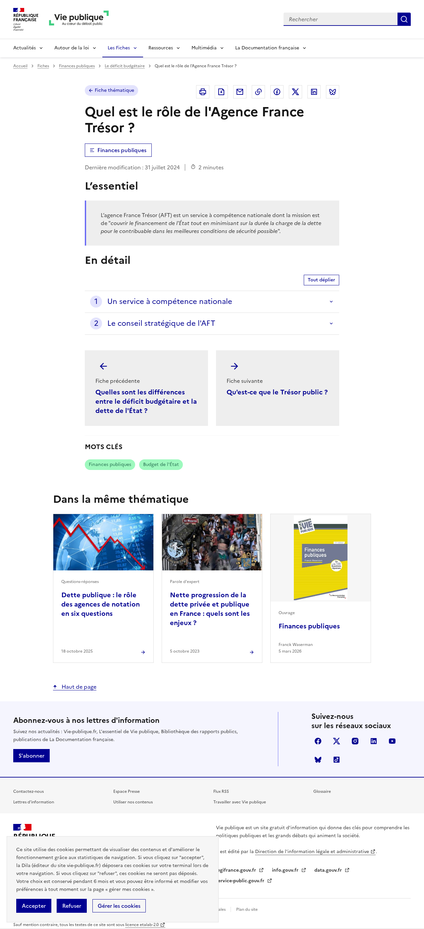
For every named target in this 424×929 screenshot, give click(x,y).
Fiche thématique (114, 90)
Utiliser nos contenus (133, 802)
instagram (355, 741)
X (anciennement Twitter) (336, 741)
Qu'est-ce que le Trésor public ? (277, 392)
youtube (392, 741)
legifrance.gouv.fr (236, 870)
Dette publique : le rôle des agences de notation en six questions (100, 604)
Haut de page (78, 687)
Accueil (20, 66)
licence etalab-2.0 (142, 925)
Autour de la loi (71, 47)
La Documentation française (267, 47)
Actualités (24, 47)
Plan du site (247, 909)
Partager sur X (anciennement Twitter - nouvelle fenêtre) (295, 91)
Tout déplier (321, 279)
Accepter (34, 906)
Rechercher (404, 19)
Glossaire (322, 791)
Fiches (43, 66)
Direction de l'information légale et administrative (312, 851)
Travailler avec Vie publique (239, 802)
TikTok (336, 759)
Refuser (71, 906)
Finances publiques (77, 66)
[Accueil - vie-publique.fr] (79, 19)
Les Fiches (119, 47)
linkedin (373, 741)
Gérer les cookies (119, 906)
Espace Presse (126, 791)
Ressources (160, 47)
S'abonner (31, 756)
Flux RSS (221, 791)
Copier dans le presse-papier (258, 91)
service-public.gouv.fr (241, 880)
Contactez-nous (28, 791)
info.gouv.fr (286, 870)
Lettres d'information (33, 802)
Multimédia (204, 47)
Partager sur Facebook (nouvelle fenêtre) (277, 91)
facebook (318, 741)
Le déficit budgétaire (125, 66)
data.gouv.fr (328, 870)
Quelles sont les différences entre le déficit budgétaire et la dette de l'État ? (146, 401)
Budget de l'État (161, 464)
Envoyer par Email (239, 91)
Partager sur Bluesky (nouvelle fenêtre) (332, 91)
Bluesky (318, 759)
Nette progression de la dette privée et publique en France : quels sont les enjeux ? (210, 609)
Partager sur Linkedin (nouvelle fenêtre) (314, 91)
